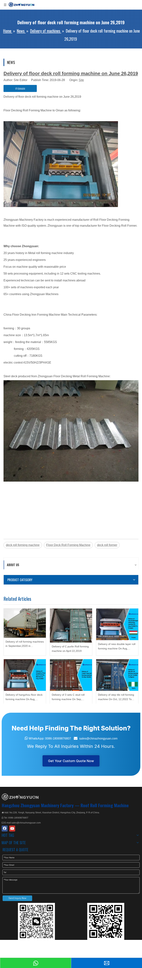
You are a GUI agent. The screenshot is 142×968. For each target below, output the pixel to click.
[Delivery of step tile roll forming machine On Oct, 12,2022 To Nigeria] (117, 675)
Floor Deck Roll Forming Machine (68, 545)
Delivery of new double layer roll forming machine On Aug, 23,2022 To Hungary (116, 647)
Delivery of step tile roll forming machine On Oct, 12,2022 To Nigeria (116, 697)
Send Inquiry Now (17, 898)
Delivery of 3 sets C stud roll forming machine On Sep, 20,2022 (68, 697)
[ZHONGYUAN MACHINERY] (20, 796)
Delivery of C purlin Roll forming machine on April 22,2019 (70, 648)
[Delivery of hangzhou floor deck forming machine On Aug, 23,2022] (25, 675)
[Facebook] (5, 828)
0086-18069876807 (58, 738)
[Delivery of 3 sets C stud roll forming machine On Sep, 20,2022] (71, 675)
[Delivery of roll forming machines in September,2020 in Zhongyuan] (25, 623)
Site (81, 80)
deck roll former (107, 545)
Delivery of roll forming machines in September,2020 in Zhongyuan (25, 644)
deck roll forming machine (23, 545)
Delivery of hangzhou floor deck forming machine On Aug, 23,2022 (24, 697)
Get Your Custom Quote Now (71, 761)
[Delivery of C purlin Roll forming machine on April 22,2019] (71, 626)
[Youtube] (12, 828)
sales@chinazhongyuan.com (98, 738)
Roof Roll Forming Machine (105, 805)
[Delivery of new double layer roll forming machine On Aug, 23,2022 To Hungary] (117, 624)
